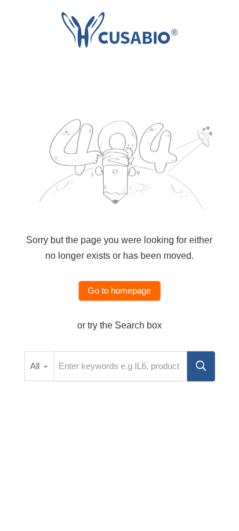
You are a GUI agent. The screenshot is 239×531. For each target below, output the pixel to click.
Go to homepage (119, 291)
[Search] (201, 366)
